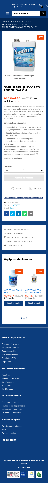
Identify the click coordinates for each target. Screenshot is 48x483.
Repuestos (6, 362)
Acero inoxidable (9, 351)
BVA (12, 208)
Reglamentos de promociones (14, 406)
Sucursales (6, 385)
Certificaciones (8, 382)
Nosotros (6, 375)
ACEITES (16, 205)
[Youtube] (11, 440)
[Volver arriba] (44, 478)
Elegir (19, 6)
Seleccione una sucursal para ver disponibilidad (23, 198)
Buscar (43, 13)
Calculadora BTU (9, 358)
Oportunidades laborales (12, 426)
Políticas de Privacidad (11, 413)
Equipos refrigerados (10, 344)
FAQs (4, 429)
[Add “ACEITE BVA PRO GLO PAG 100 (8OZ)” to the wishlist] (37, 286)
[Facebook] (3, 440)
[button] (35, 188)
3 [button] (26, 318)
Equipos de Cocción (10, 348)
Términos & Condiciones (12, 409)
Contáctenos (7, 389)
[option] (13, 289)
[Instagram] (7, 440)
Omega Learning (9, 433)
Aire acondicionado (10, 355)
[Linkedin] (14, 440)
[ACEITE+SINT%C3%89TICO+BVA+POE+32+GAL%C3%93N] (12, 213)
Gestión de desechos (11, 378)
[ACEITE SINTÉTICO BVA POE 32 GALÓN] (6, 213)
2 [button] (24, 318)
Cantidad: (8, 166)
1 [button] (21, 318)
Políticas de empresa (10, 402)
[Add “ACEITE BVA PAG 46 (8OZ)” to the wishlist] (16, 286)
